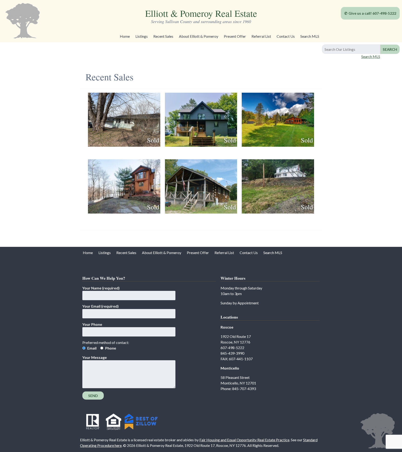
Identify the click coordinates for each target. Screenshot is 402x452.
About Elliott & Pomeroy (198, 36)
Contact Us (286, 36)
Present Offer (235, 36)
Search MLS (309, 36)
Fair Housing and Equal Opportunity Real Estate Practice (244, 440)
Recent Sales (163, 36)
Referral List (261, 36)
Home (125, 36)
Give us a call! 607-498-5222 (372, 13)
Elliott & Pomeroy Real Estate (201, 13)
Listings (141, 36)
